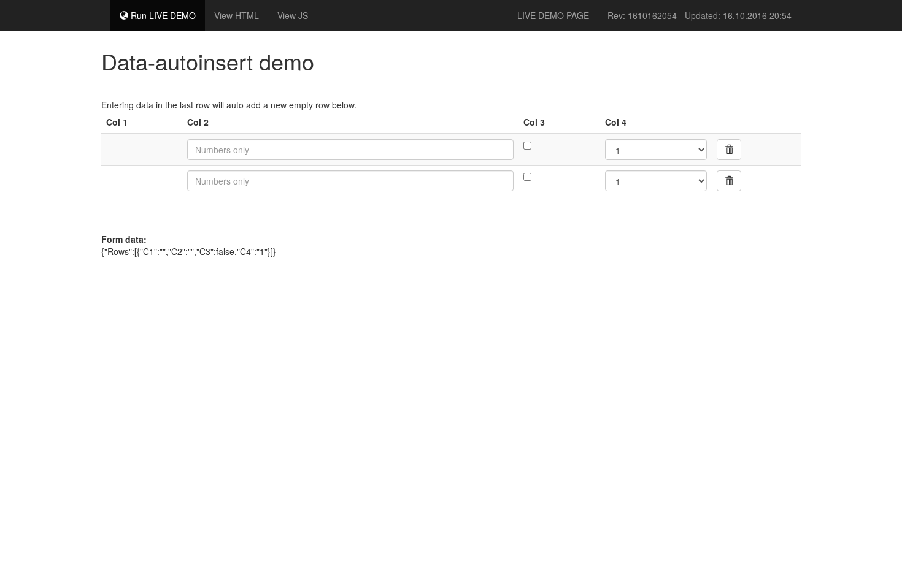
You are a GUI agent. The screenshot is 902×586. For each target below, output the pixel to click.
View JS (292, 15)
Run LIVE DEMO (162, 15)
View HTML (236, 15)
